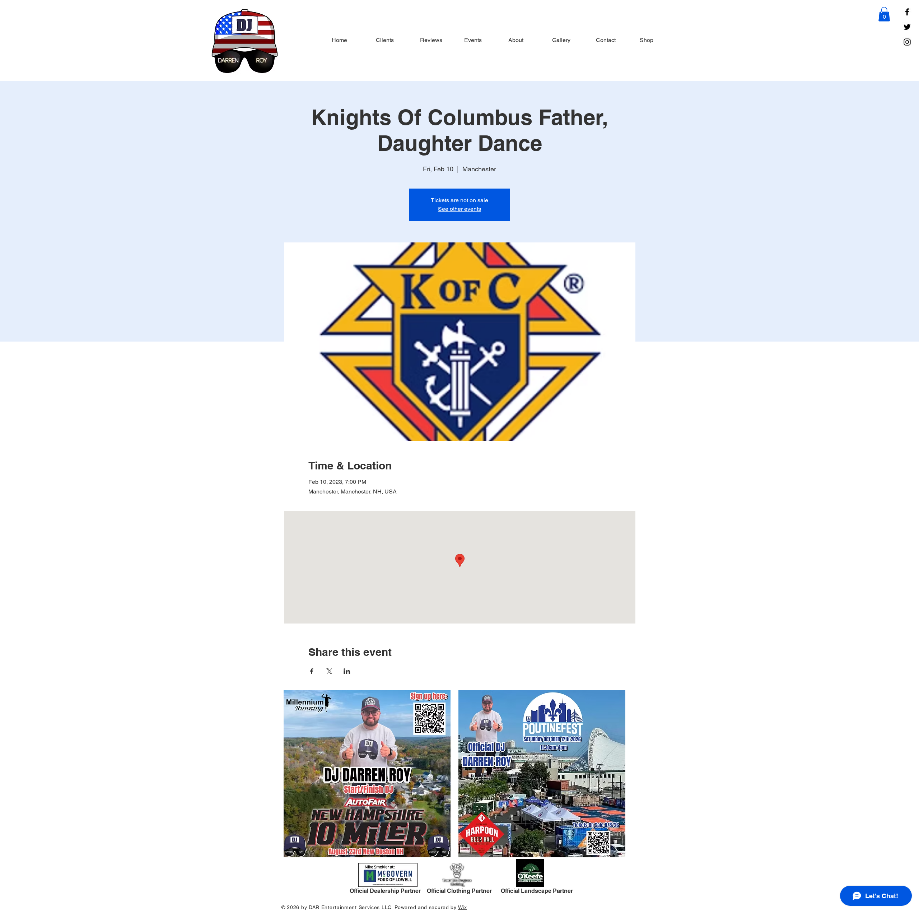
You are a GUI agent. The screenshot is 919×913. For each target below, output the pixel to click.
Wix (462, 907)
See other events (459, 208)
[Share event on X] (329, 671)
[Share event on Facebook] (311, 671)
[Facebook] (907, 12)
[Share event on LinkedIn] (347, 671)
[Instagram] (907, 42)
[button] (884, 14)
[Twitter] (907, 27)
